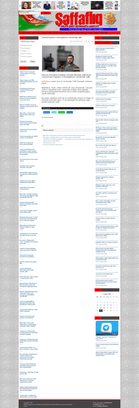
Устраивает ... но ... (26, 50)
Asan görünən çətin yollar (49, 142)
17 (97, 308)
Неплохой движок (25, 48)
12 (104, 305)
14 (110, 305)
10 (97, 305)
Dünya (66, 33)
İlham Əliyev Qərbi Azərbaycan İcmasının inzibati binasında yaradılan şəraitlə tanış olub (64, 135)
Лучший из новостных (26, 45)
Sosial (38, 33)
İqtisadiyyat (44, 33)
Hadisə (50, 33)
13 (107, 305)
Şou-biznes (56, 33)
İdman (62, 33)
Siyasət (33, 33)
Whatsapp (61, 112)
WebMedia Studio (32, 406)
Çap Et (92, 41)
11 (100, 305)
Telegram (69, 112)
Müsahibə (72, 33)
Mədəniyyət (84, 33)
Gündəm (28, 33)
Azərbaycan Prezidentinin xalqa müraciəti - (53, 144)
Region (78, 33)
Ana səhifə (22, 33)
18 (100, 308)
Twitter (54, 112)
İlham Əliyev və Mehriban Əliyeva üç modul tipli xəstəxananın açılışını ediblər (61, 137)
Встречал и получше (26, 53)
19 (104, 308)
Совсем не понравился (26, 56)
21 (110, 308)
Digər (106, 33)
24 (97, 310)
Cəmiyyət (90, 33)
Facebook (46, 112)
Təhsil (101, 33)
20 (107, 308)
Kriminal (96, 33)
